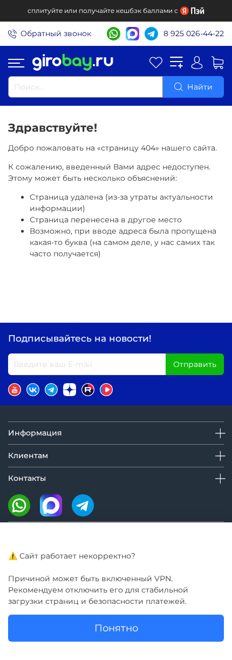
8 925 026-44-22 (193, 33)
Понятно (116, 628)
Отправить (194, 364)
